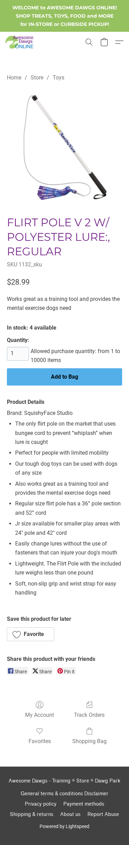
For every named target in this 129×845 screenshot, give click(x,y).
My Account (39, 715)
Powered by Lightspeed (64, 826)
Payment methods (83, 804)
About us (70, 814)
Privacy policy (40, 804)
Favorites (40, 741)
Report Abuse (103, 814)
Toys (58, 77)
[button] (20, 42)
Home (14, 77)
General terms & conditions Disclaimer (64, 794)
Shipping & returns (31, 814)
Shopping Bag (89, 741)
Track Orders (89, 715)
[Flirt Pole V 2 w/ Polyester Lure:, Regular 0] (64, 147)
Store (37, 77)
